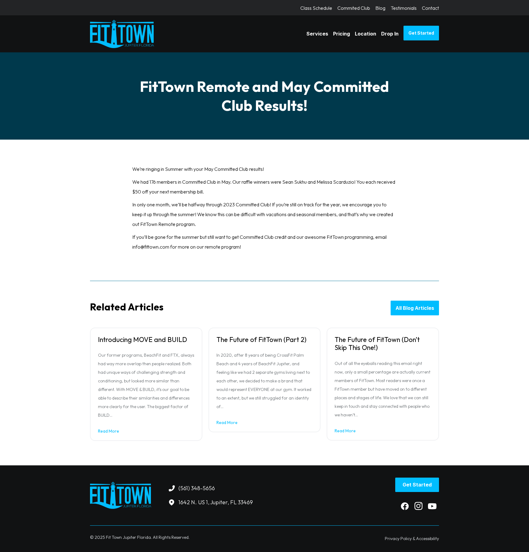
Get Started (421, 33)
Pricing (341, 34)
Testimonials (404, 8)
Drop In (390, 34)
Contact (430, 8)
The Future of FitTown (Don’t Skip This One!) (377, 343)
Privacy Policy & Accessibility (412, 538)
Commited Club (353, 8)
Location (365, 34)
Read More (108, 431)
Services (317, 34)
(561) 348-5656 (196, 488)
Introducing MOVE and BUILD (142, 339)
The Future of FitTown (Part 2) (261, 339)
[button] (404, 506)
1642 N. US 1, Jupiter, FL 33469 (215, 502)
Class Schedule (316, 8)
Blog (380, 8)
